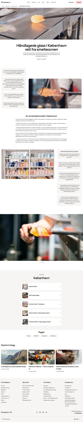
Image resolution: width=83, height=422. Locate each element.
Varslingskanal (4, 396)
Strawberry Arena (5, 387)
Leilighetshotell (47, 396)
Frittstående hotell (26, 400)
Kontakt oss (67, 387)
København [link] (53, 336)
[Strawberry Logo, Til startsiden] (5, 2)
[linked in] (43, 412)
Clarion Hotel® (25, 394)
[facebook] (37, 412)
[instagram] (40, 412)
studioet (31, 119)
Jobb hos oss (4, 398)
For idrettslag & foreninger (50, 390)
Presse (2, 400)
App (66, 394)
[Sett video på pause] (80, 37)
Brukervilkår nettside (70, 398)
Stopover (24, 398)
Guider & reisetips (14, 6)
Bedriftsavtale (47, 394)
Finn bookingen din (69, 392)
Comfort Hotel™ (26, 390)
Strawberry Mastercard (49, 387)
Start (3, 6)
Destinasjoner (25, 387)
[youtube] (46, 412)
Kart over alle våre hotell (28, 385)
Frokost (3, 392)
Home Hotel (25, 396)
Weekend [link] (36, 336)
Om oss (3, 385)
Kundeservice (68, 385)
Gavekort (46, 385)
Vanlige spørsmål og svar (71, 390)
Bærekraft (3, 390)
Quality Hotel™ (25, 392)
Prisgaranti (67, 396)
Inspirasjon (7, 6)
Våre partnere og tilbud (49, 400)
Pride (2, 394)
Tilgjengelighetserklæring (71, 404)
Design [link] (28, 336)
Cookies (67, 406)
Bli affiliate (46, 392)
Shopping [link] (44, 336)
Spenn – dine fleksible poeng (51, 398)
